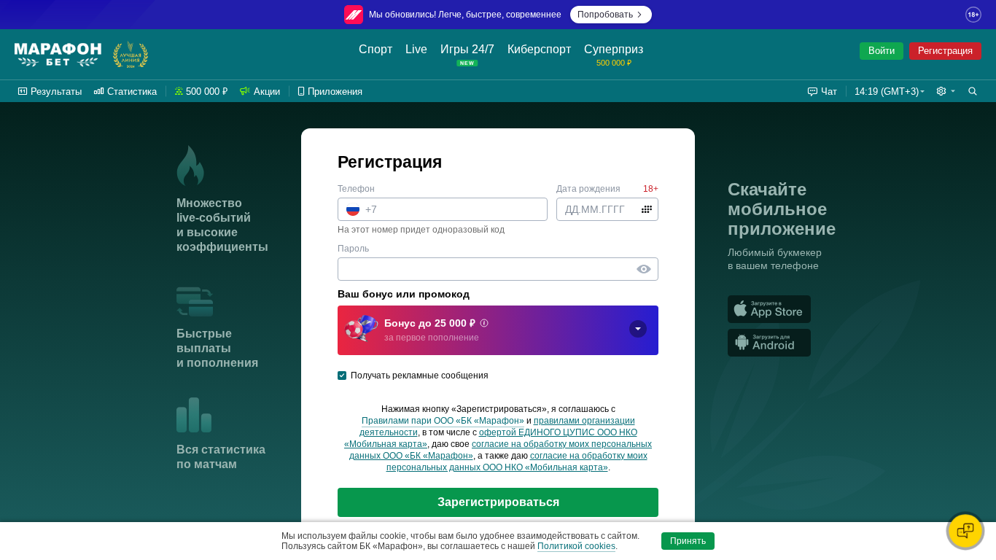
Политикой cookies (576, 546)
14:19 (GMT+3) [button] (887, 91)
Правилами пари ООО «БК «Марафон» (443, 421)
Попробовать (605, 14)
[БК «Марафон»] (58, 54)
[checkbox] (342, 375)
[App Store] (845, 309)
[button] (945, 91)
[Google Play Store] (845, 343)
